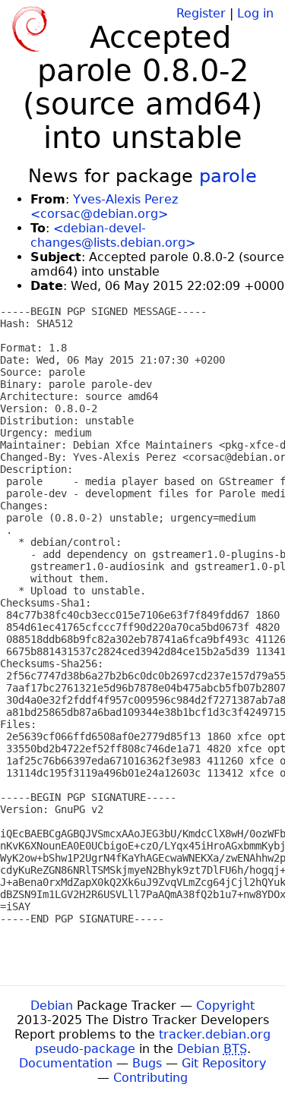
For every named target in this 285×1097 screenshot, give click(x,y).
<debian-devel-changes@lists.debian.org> (112, 235)
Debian (51, 1005)
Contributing (150, 1077)
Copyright (225, 1005)
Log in (255, 13)
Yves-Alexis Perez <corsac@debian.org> (104, 206)
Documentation (65, 1063)
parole (228, 176)
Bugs (147, 1063)
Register (201, 13)
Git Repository (224, 1063)
